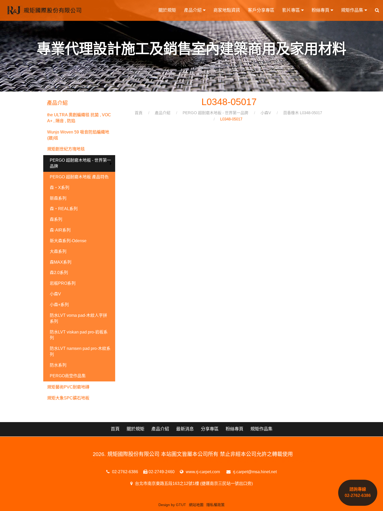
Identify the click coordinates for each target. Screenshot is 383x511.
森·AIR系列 (60, 230)
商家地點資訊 (226, 10)
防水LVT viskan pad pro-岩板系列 (79, 335)
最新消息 (185, 429)
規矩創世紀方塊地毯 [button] (66, 149)
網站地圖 (196, 505)
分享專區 (210, 429)
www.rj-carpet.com (202, 472)
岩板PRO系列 (63, 283)
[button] (377, 10)
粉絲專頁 (321, 10)
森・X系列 (59, 187)
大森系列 (58, 251)
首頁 (115, 429)
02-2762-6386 (124, 472)
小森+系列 (59, 304)
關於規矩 (167, 10)
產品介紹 (193, 10)
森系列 (56, 219)
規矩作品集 (353, 10)
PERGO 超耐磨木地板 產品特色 (79, 177)
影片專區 (291, 10)
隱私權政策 (215, 505)
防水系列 (58, 365)
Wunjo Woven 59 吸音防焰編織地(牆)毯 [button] (78, 135)
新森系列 (58, 198)
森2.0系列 (59, 272)
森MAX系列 (60, 262)
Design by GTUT (172, 505)
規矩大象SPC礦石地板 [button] (68, 398)
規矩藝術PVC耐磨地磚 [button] (68, 387)
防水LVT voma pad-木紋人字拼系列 (78, 318)
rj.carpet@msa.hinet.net (254, 472)
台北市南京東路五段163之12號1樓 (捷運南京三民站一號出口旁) (193, 483)
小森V (55, 294)
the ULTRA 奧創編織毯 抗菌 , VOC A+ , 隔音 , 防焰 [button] (79, 118)
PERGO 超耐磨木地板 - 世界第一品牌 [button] (80, 163)
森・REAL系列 (64, 208)
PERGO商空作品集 (68, 376)
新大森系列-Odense (68, 241)
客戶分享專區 (261, 10)
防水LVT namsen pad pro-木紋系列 (80, 351)
